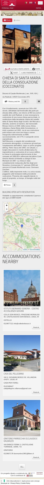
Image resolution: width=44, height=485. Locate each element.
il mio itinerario (28, 73)
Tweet (15, 73)
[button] (22, 226)
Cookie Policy (25, 483)
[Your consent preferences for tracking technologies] (4, 480)
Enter (38, 8)
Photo (8, 20)
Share (37, 69)
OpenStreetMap (35, 249)
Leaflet (24, 249)
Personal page (7, 8)
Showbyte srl (5, 483)
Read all (36, 327)
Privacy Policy (15, 483)
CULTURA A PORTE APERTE (19, 69)
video (17, 20)
